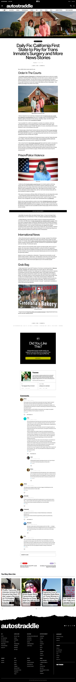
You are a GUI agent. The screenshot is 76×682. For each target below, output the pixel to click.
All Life (15, 660)
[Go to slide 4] (39, 609)
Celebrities (42, 636)
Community (29, 638)
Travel (15, 673)
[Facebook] (66, 625)
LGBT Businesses (30, 643)
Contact (57, 657)
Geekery (41, 641)
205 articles (41, 380)
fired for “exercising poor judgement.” (48, 216)
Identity (28, 641)
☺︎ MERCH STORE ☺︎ (44, 662)
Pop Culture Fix (30, 664)
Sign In (69, 1)
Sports (41, 647)
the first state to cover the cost (33, 184)
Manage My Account (59, 636)
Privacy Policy (40, 680)
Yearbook (42, 673)
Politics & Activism (30, 662)
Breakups (16, 647)
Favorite (37, 65)
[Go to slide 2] (37, 609)
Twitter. (38, 378)
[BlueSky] (74, 625)
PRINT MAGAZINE (43, 660)
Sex (15, 641)
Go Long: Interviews (5, 641)
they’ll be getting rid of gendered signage (36, 312)
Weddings (16, 645)
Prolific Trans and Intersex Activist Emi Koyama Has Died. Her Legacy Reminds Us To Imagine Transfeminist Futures (10, 596)
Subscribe (73, 1)
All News (28, 660)
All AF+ (2, 636)
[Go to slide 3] (38, 609)
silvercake (26, 496)
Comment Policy (44, 680)
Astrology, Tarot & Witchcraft (32, 636)
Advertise (57, 655)
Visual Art (42, 655)
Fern (28, 418)
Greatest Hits (42, 666)
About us (57, 648)
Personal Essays (4, 645)
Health (15, 664)
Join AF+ (41, 211)
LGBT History (29, 645)
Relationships (16, 643)
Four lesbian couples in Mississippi (26, 76)
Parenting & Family (17, 670)
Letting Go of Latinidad (44, 386)
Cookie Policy (36, 680)
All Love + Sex (16, 636)
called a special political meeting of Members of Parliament (44, 241)
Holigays (15, 666)
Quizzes (2, 662)
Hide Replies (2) (33, 453)
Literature (42, 643)
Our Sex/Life (3, 640)
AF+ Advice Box (4, 638)
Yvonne (35, 62)
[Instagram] (64, 625)
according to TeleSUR (36, 120)
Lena (31, 457)
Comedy (41, 638)
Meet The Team (58, 651)
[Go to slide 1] (36, 609)
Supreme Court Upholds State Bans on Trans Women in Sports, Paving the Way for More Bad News (51, 597)
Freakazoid (26, 509)
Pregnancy (16, 671)
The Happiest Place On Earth (28, 386)
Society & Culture (30, 666)
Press (57, 653)
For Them (10, 1)
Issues (41, 664)
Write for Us (58, 659)
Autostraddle (4, 1)
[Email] (72, 625)
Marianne (29, 522)
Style (41, 649)
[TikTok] (68, 625)
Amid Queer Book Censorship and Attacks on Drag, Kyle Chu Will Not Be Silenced (31, 598)
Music (41, 645)
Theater (41, 653)
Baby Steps (3, 643)
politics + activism (38, 41)
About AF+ (3, 647)
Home (15, 662)
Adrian (25, 484)
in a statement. (50, 198)
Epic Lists (42, 668)
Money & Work (16, 668)
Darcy (25, 398)
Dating (15, 638)
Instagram (34, 378)
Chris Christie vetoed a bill (34, 143)
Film (41, 640)
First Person (29, 640)
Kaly (25, 536)
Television (42, 651)
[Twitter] (70, 625)
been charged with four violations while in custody (43, 221)
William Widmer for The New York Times (38, 113)
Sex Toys (15, 649)
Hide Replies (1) (30, 414)
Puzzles (2, 660)
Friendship (16, 640)
